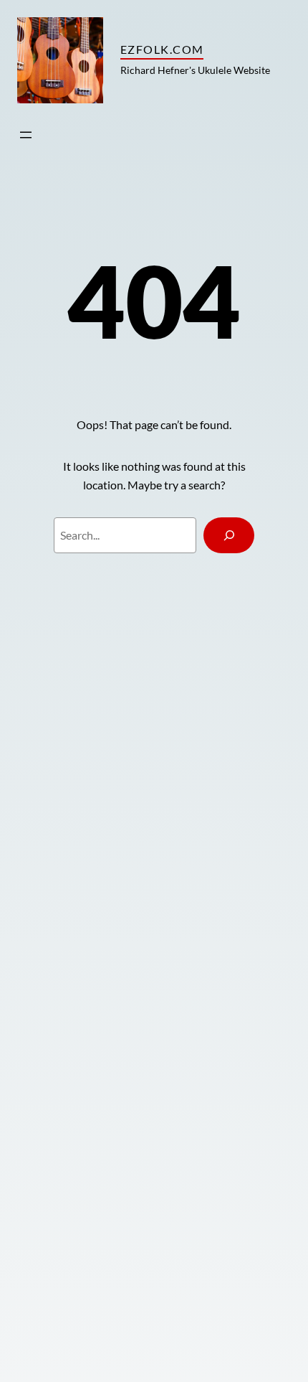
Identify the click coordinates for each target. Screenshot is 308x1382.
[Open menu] (25, 135)
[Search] (228, 535)
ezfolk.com (161, 49)
